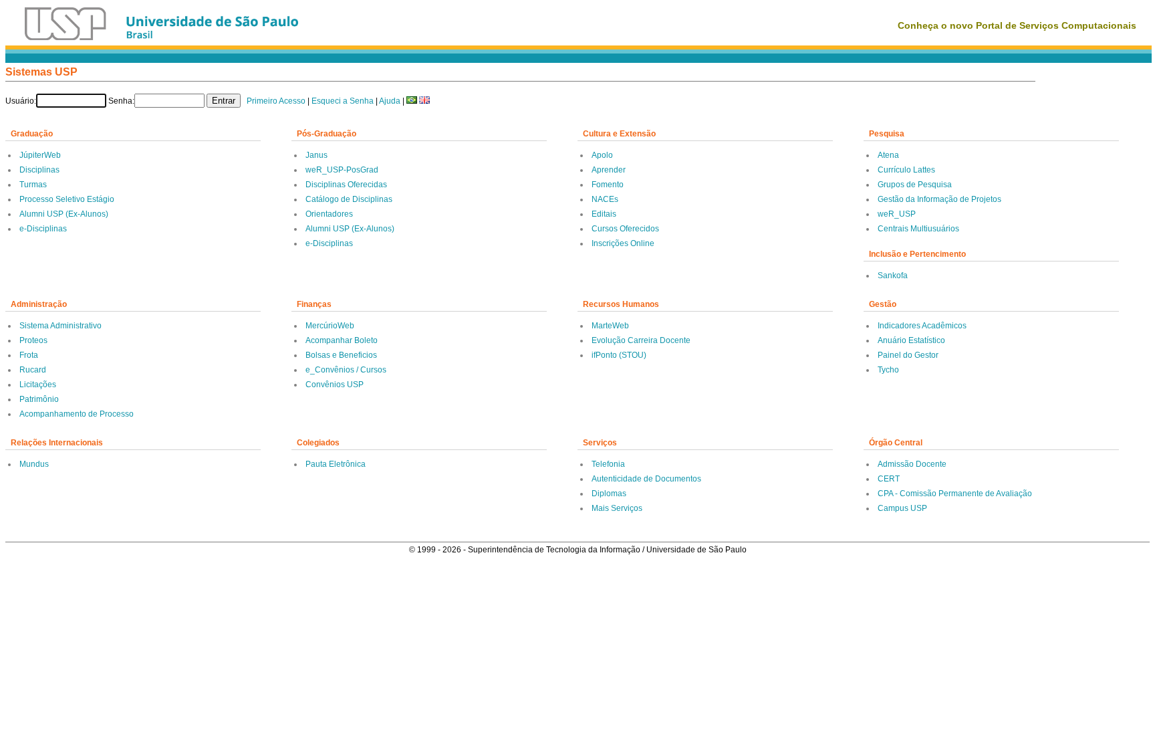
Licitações (37, 384)
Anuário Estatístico (911, 340)
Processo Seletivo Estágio (66, 199)
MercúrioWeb (329, 325)
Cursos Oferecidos (625, 228)
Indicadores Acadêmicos (922, 325)
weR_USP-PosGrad (341, 170)
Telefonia (608, 464)
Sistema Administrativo (60, 325)
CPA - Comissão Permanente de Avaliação (955, 493)
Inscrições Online (623, 243)
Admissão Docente (912, 464)
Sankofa (893, 275)
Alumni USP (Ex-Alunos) (63, 214)
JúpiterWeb (40, 155)
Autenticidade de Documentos (646, 479)
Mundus (34, 464)
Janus (316, 155)
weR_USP (897, 214)
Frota (28, 355)
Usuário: (20, 101)
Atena (888, 155)
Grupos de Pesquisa (915, 184)
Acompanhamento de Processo (76, 414)
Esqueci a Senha (342, 101)
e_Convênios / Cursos (345, 370)
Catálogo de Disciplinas (348, 199)
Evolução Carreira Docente (641, 340)
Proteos (33, 340)
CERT (889, 479)
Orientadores (329, 214)
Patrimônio (39, 399)
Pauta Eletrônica (335, 464)
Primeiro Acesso (276, 101)
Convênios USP (334, 384)
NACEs (605, 199)
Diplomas (609, 493)
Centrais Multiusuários (918, 228)
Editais (604, 214)
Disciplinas (39, 170)
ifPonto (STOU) (619, 355)
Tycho (888, 370)
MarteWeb (610, 325)
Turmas (33, 184)
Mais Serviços (617, 508)
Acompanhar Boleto (341, 340)
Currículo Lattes (906, 170)
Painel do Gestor (908, 355)
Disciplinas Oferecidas (346, 184)
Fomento (608, 184)
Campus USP (902, 508)
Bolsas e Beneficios (341, 355)
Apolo (602, 155)
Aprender (609, 170)
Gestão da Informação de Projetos (939, 199)
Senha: (121, 101)
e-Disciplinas (43, 228)
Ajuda (389, 101)
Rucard (32, 370)
